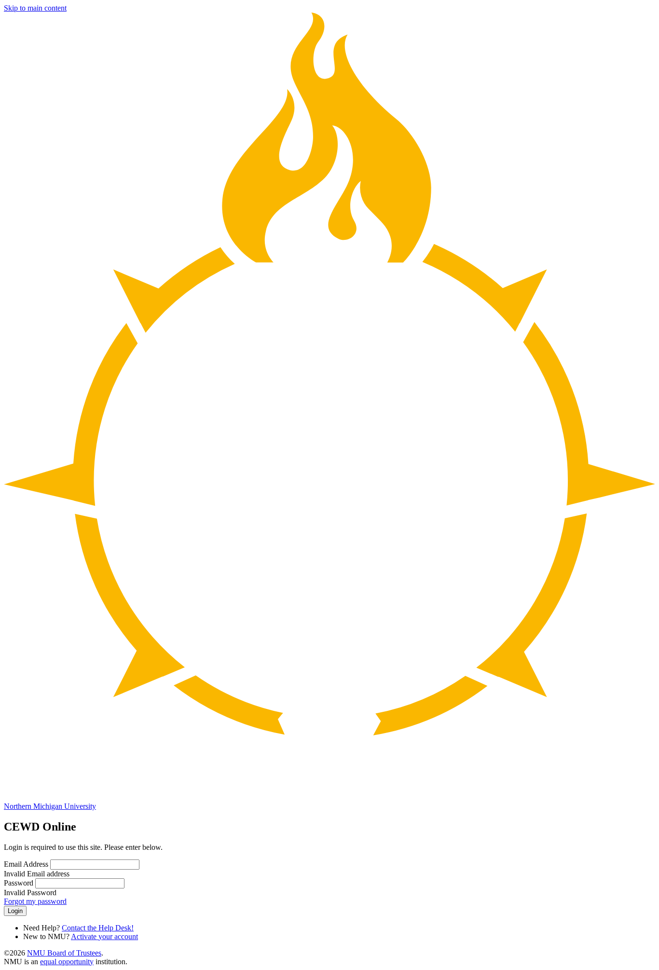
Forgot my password (35, 901)
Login (15, 911)
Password (18, 883)
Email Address (26, 864)
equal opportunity (67, 961)
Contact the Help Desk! (98, 928)
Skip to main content (35, 8)
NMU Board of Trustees (64, 953)
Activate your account (104, 936)
